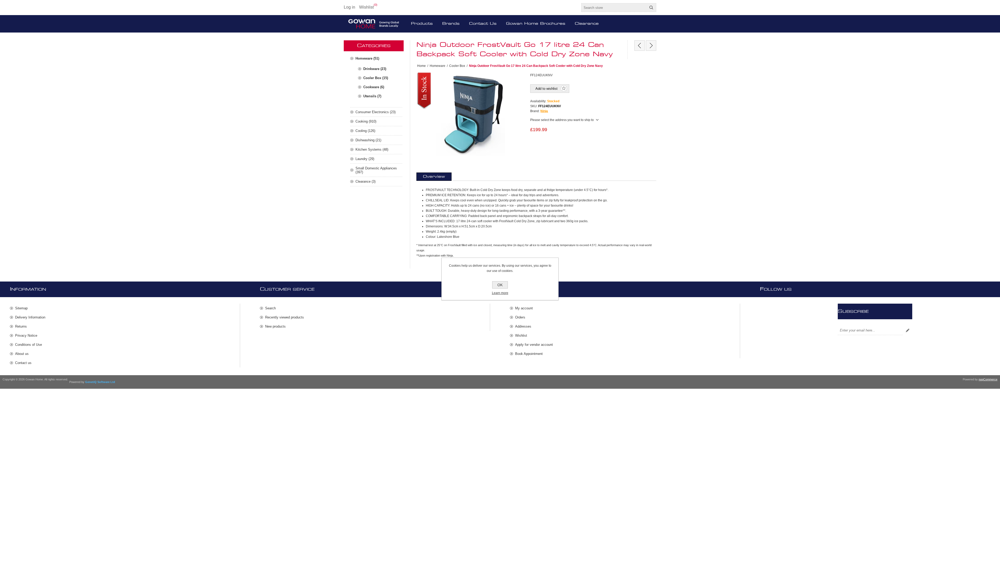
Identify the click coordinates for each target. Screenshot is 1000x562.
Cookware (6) (373, 87)
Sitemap (21, 308)
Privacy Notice (26, 335)
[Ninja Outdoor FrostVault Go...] (639, 45)
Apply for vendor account (534, 345)
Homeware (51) (367, 58)
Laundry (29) (364, 159)
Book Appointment (529, 354)
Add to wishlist (546, 89)
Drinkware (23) (374, 69)
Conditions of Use (28, 345)
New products (275, 326)
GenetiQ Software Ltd (100, 382)
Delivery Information (30, 317)
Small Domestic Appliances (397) (376, 170)
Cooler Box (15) (375, 78)
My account (524, 308)
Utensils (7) (372, 96)
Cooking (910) (365, 121)
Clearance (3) (365, 181)
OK (500, 285)
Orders (520, 317)
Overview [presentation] (434, 176)
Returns (21, 326)
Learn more (500, 293)
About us (22, 354)
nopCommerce (988, 379)
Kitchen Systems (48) (371, 149)
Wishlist (521, 335)
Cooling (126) (365, 131)
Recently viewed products (284, 317)
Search (651, 7)
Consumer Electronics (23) (375, 112)
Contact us (23, 363)
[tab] (434, 177)
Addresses (523, 326)
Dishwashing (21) (368, 140)
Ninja (544, 111)
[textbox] (614, 7)
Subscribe (907, 330)
